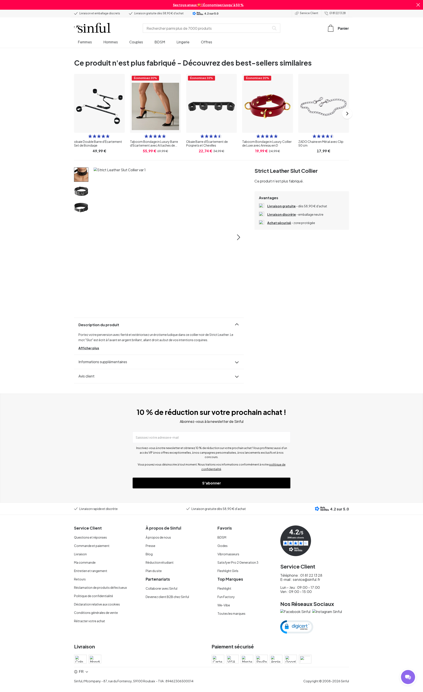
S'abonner (211, 483)
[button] (418, 5)
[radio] (90, 136)
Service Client (309, 13)
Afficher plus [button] (88, 348)
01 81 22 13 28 (337, 13)
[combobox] (207, 28)
